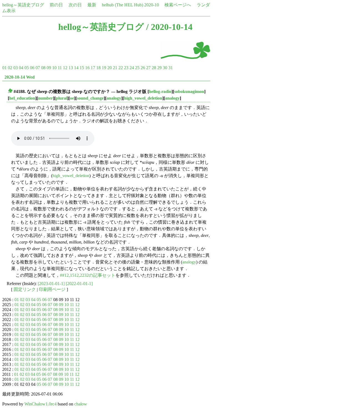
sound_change (90, 98)
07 (38, 67)
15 (82, 67)
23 (126, 67)
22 (120, 67)
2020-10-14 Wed (19, 77)
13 (71, 67)
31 (170, 67)
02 (10, 67)
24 (132, 67)
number (45, 98)
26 (143, 67)
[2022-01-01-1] (79, 283)
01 (4, 67)
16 (87, 67)
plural (61, 98)
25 (137, 67)
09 (49, 67)
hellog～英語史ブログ (23, 4)
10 (54, 67)
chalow (80, 404)
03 (15, 67)
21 (115, 67)
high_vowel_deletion (143, 98)
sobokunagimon (189, 91)
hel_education (22, 98)
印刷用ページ (52, 289)
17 (93, 67)
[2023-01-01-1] (51, 283)
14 (76, 67)
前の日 (56, 4)
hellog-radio (160, 91)
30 (165, 67)
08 (43, 67)
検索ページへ (177, 4)
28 (154, 67)
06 (32, 67)
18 (98, 67)
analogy (113, 98)
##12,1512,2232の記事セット (87, 275)
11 (60, 67)
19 (104, 67)
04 (21, 67)
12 (65, 67)
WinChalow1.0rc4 (40, 404)
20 (109, 67)
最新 (91, 4)
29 (159, 67)
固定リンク (25, 289)
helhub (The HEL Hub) (122, 4)
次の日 (75, 4)
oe (72, 98)
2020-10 (151, 4)
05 (26, 67)
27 (148, 67)
